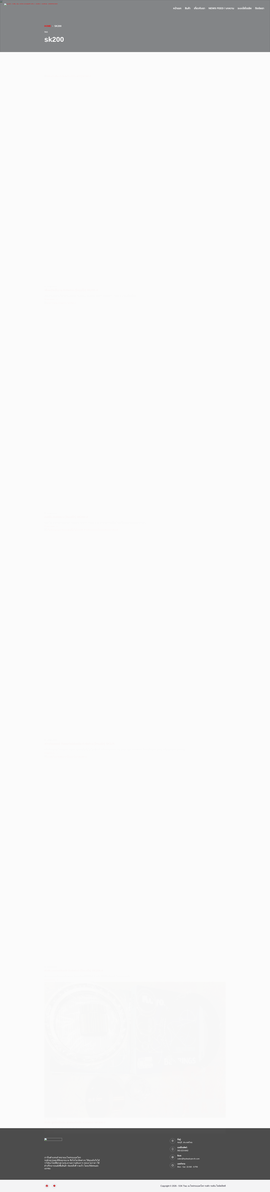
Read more (49, 299)
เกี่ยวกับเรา (199, 8)
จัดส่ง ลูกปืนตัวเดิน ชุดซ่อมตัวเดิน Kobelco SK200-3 (74, 1122)
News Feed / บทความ (221, 8)
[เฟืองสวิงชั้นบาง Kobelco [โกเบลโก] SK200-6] (135, 180)
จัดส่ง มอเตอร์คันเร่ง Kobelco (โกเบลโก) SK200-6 (73, 970)
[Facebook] (47, 1186)
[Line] (54, 1186)
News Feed (52, 287)
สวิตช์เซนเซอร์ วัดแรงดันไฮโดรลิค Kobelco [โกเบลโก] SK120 (79, 743)
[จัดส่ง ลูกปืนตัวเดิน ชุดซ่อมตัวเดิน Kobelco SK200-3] (135, 1050)
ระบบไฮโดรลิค (245, 8)
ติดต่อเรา (259, 8)
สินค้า (187, 8)
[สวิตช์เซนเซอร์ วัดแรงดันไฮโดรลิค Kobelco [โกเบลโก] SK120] (135, 633)
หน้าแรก (177, 8)
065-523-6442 (182, 1151)
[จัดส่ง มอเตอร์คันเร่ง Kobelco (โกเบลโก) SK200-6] (135, 860)
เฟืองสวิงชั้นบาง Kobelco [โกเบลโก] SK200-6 (71, 290)
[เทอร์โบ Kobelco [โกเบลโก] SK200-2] (135, 406)
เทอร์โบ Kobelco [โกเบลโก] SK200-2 (66, 516)
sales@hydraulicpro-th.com (188, 1159)
